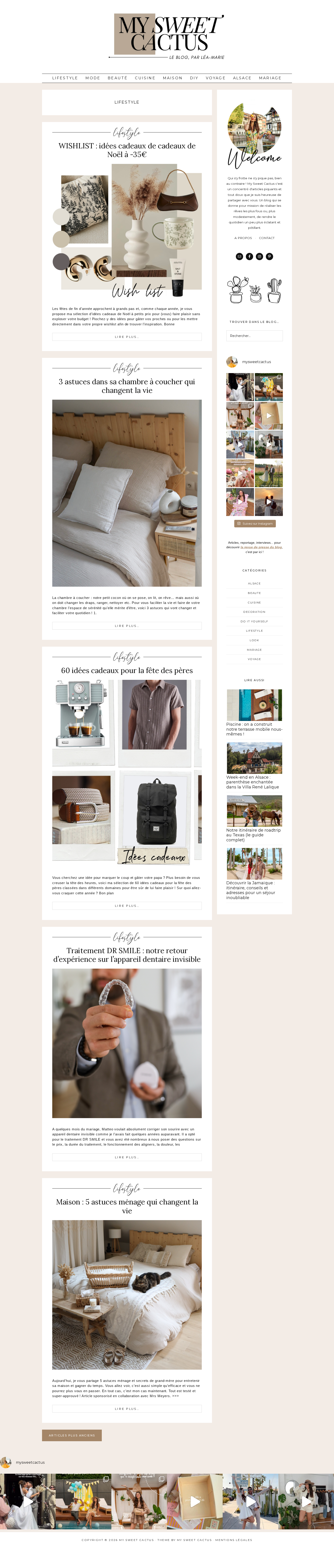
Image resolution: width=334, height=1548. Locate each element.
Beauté (118, 78)
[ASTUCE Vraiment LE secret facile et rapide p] (240, 473)
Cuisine (145, 78)
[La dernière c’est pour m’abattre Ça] (240, 445)
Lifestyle (65, 78)
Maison (173, 78)
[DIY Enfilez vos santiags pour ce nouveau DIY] (269, 445)
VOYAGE (254, 659)
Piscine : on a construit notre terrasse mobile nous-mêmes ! (254, 729)
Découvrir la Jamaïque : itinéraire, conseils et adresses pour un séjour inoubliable (250, 890)
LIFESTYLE (127, 132)
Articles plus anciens (72, 1435)
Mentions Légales (233, 1540)
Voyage (216, 78)
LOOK (254, 640)
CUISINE (254, 602)
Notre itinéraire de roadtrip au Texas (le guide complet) (253, 835)
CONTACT (266, 238)
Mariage (270, 78)
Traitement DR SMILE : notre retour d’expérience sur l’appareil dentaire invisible (127, 955)
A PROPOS (243, 238)
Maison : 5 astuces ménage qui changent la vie (127, 1206)
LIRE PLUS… (127, 337)
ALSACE (254, 583)
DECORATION (254, 611)
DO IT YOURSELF (254, 621)
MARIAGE (254, 649)
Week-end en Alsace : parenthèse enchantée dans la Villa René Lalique (252, 782)
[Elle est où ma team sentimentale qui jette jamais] (269, 416)
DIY (194, 78)
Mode (92, 78)
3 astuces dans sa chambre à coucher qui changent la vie (127, 386)
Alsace (242, 78)
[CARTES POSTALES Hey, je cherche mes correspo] (240, 502)
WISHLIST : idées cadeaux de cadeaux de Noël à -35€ (127, 150)
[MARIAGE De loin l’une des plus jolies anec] (269, 473)
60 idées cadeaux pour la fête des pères (127, 670)
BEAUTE (254, 593)
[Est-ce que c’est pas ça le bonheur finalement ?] (240, 387)
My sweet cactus (195, 1540)
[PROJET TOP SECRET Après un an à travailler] (240, 416)
